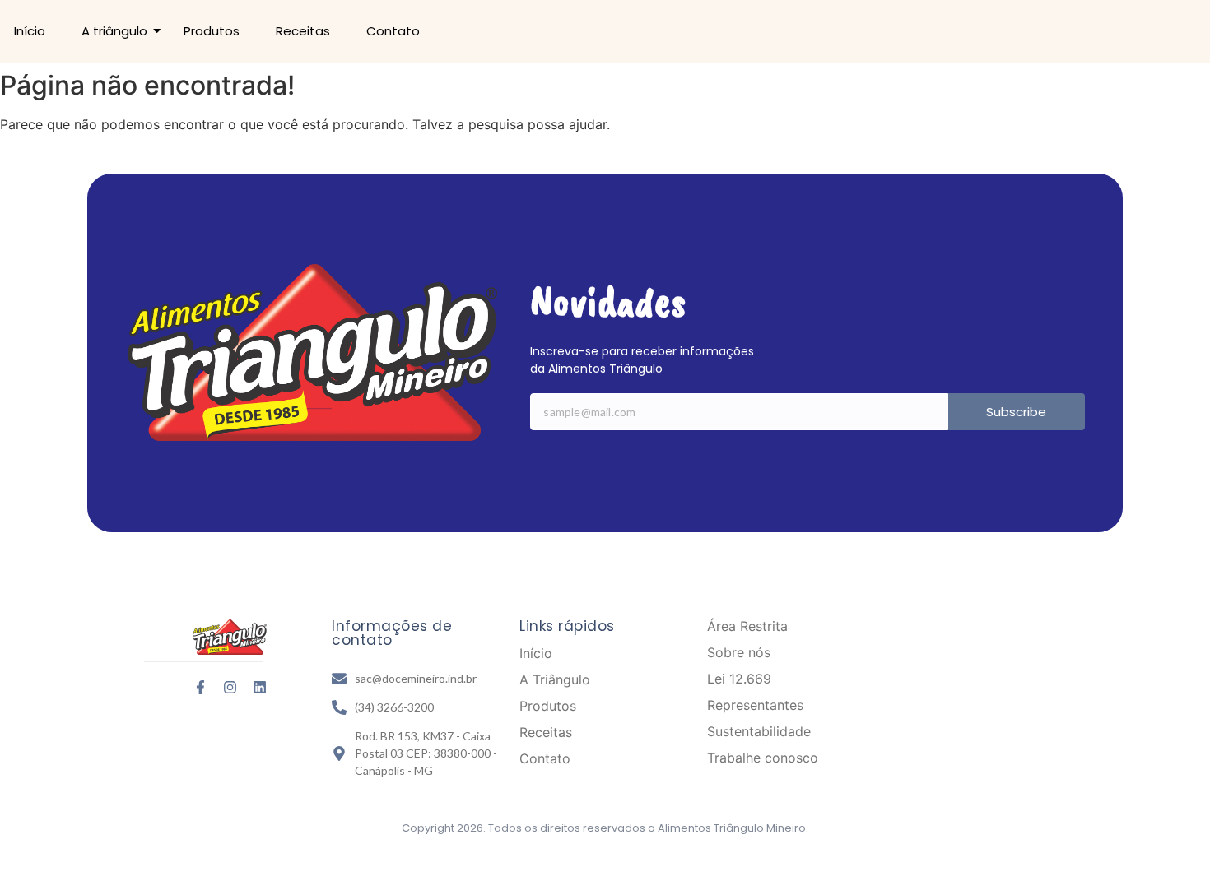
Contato (393, 30)
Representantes (755, 705)
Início (29, 30)
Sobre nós (738, 652)
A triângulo (114, 30)
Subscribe (1016, 411)
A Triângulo (554, 679)
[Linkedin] (260, 687)
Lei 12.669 (739, 678)
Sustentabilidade (759, 731)
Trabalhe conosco (762, 757)
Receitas (303, 30)
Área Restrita (747, 626)
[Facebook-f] (200, 687)
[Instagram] (230, 687)
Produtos (212, 30)
